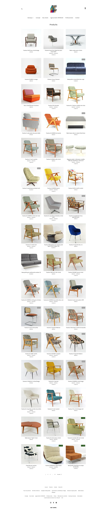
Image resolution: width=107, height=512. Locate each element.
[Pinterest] (56, 502)
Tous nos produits (27, 490)
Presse (55, 496)
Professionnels (69, 17)
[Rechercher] (22, 9)
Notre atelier (79, 496)
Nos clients (45, 17)
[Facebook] (53, 502)
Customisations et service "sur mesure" (52, 497)
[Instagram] (51, 502)
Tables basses (81, 490)
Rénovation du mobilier (62, 496)
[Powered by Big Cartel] (53, 507)
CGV (62, 497)
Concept (38, 17)
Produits (51, 487)
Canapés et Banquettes (45, 490)
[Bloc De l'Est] (53, 8)
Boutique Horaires (72, 496)
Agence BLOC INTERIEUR (56, 17)
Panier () (60, 487)
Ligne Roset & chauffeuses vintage (59, 490)
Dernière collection (36, 490)
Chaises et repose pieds (72, 490)
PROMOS (53, 492)
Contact (77, 17)
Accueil (46, 487)
